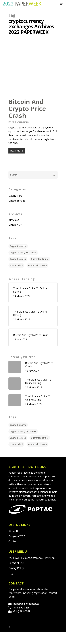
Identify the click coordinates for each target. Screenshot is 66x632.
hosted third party (37, 265)
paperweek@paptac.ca (26, 603)
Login (11, 573)
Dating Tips (15, 195)
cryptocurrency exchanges (23, 252)
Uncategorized (23, 122)
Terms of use (16, 563)
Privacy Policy (16, 568)
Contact (12, 541)
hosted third (16, 265)
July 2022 (13, 219)
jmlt (12, 122)
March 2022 (15, 225)
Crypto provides (18, 258)
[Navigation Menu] (61, 3)
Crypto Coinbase (18, 246)
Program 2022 (16, 536)
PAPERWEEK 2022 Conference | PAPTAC (31, 558)
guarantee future (40, 258)
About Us (13, 531)
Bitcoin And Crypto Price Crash (27, 108)
